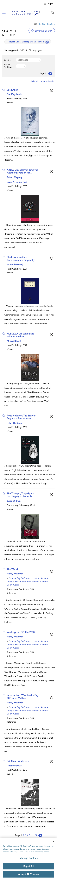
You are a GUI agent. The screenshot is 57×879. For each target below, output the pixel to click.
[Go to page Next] (40, 835)
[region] (28, 858)
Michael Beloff (14, 341)
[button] (3, 89)
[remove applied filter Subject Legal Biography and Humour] (47, 42)
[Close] (53, 841)
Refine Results (46, 23)
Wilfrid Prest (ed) (15, 264)
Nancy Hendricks (15, 573)
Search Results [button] (9, 33)
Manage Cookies (28, 858)
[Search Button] (52, 12)
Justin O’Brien (13, 501)
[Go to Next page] (50, 73)
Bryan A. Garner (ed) (17, 182)
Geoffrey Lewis (14, 94)
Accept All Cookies (28, 874)
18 (36, 835)
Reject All (28, 866)
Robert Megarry (14, 177)
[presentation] (29, 121)
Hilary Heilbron (14, 423)
